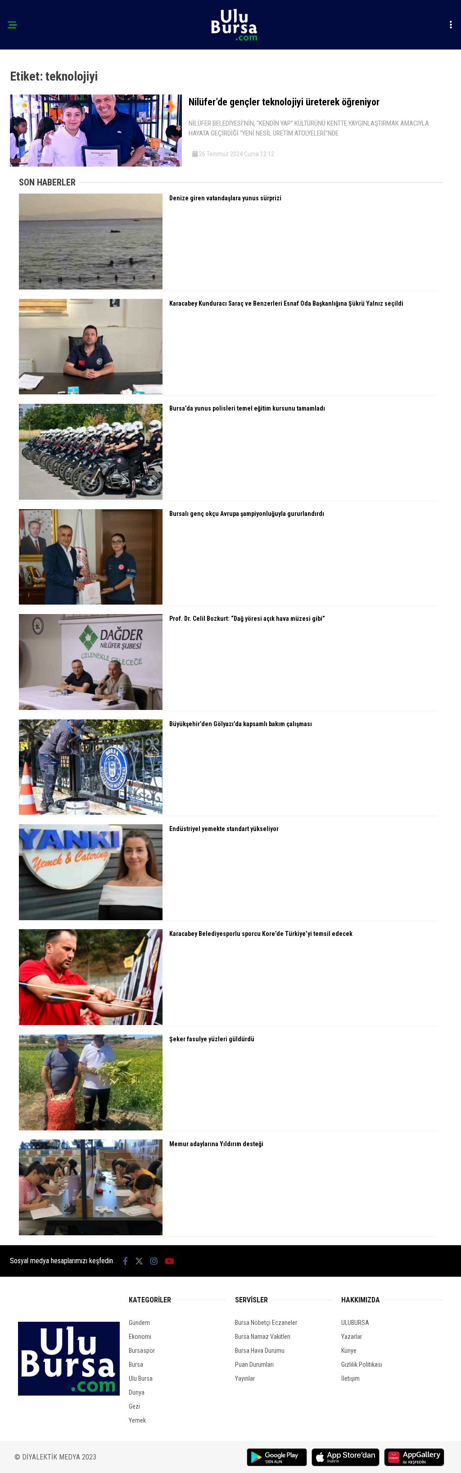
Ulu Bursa (141, 1378)
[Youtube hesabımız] (169, 1261)
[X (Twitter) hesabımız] (139, 1261)
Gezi (134, 1406)
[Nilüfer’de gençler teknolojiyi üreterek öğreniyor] (96, 164)
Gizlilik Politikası (361, 1364)
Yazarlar (351, 1336)
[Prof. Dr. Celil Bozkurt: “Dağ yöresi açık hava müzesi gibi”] (91, 707)
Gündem (139, 1322)
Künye (349, 1350)
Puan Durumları (254, 1364)
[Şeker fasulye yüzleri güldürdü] (91, 1128)
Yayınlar (245, 1378)
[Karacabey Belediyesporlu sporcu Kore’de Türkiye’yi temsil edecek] (91, 1022)
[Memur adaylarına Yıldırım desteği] (91, 1233)
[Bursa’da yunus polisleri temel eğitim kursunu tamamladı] (91, 497)
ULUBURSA (355, 1322)
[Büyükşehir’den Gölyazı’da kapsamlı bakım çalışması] (91, 812)
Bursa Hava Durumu (260, 1350)
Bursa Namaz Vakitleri (262, 1336)
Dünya (137, 1392)
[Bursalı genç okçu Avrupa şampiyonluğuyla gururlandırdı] (91, 602)
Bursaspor (142, 1350)
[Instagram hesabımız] (154, 1261)
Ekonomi (140, 1336)
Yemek (137, 1420)
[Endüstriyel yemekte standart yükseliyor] (91, 918)
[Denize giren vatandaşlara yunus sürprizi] (91, 287)
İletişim (350, 1378)
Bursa (136, 1364)
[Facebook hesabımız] (125, 1261)
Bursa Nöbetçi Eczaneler (266, 1322)
